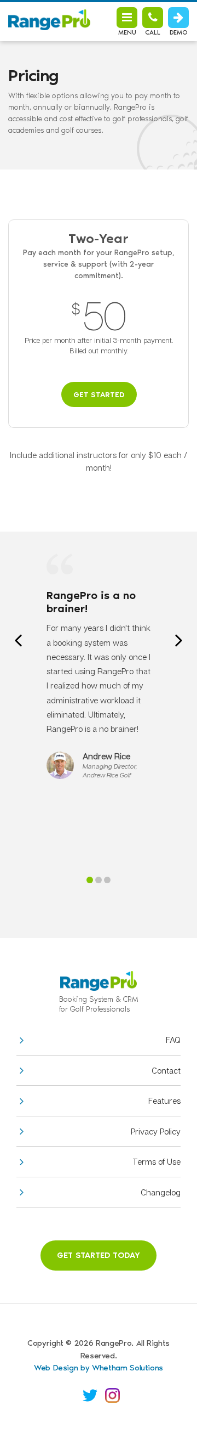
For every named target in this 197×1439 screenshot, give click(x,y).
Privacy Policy (156, 1131)
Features (164, 1100)
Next (179, 640)
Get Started (99, 394)
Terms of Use (156, 1161)
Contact (166, 1070)
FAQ (173, 1040)
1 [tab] (89, 880)
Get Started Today (98, 1255)
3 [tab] (107, 880)
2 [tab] (98, 880)
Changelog (161, 1192)
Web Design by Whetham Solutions (98, 1368)
